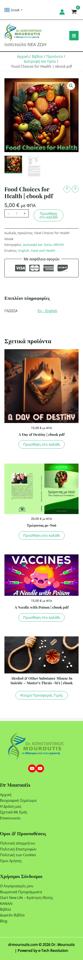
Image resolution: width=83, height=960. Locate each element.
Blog (3, 921)
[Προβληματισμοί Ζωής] (40, 768)
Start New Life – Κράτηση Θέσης (26, 897)
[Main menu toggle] (74, 35)
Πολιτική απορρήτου (17, 843)
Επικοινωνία (10, 818)
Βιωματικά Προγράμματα (21, 891)
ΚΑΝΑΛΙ (6, 903)
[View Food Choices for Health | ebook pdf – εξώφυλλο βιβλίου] (13, 164)
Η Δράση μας (10, 806)
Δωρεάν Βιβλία (12, 915)
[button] (71, 86)
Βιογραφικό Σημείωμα (18, 800)
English (23, 250)
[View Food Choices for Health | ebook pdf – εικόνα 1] (34, 167)
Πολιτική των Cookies (18, 854)
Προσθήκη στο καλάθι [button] (41, 444)
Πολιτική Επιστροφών (18, 849)
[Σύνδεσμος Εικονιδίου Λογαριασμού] (62, 12)
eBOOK (58, 244)
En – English (47, 310)
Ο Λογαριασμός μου (16, 886)
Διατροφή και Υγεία (37, 244)
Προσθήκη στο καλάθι (48, 215)
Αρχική (6, 794)
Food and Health (43, 250)
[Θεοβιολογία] (32, 768)
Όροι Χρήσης (11, 860)
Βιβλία (5, 909)
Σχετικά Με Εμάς (13, 812)
